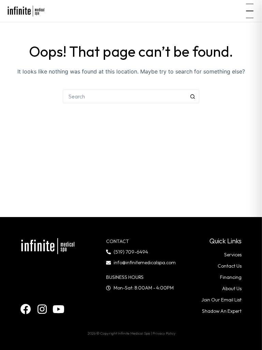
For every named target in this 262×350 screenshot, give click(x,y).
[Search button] (192, 96)
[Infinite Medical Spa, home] (26, 11)
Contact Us (230, 266)
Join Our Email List (221, 300)
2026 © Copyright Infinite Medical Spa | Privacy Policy (132, 333)
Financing (231, 277)
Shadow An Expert (222, 311)
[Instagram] (42, 309)
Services (233, 255)
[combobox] (124, 96)
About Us (232, 288)
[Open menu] (249, 11)
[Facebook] (25, 309)
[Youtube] (58, 309)
